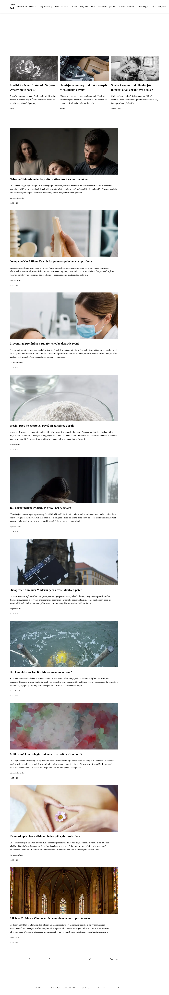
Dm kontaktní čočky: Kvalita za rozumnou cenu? (41, 672)
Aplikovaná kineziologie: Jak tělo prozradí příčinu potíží (46, 754)
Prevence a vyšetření (106, 6)
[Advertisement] (84, 31)
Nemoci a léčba (62, 6)
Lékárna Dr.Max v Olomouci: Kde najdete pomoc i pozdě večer (50, 918)
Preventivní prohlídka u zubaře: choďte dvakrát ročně (44, 343)
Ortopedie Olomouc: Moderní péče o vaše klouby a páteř (46, 590)
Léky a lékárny (45, 6)
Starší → (114, 959)
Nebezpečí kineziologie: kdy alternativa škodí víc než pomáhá (49, 179)
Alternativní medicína (26, 6)
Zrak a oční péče (158, 6)
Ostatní (74, 6)
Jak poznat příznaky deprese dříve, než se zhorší (40, 507)
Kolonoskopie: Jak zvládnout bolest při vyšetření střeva (45, 836)
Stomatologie (142, 6)
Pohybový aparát (87, 6)
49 (90, 959)
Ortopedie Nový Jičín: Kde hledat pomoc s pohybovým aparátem (51, 261)
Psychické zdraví (126, 6)
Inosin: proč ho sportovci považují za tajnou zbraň (42, 425)
